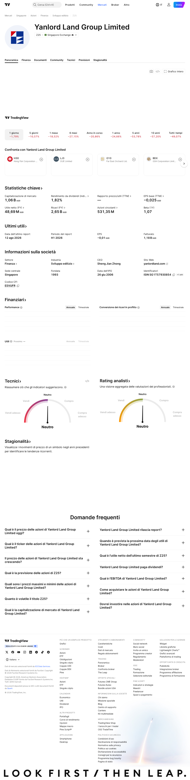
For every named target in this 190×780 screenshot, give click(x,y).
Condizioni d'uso (106, 738)
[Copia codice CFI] (18, 286)
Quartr (9, 688)
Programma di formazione (172, 675)
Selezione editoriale (142, 675)
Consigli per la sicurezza (110, 755)
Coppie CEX (65, 666)
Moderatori (138, 660)
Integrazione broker (169, 669)
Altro (127, 4)
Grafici (63, 643)
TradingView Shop (107, 723)
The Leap (102, 672)
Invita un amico (140, 650)
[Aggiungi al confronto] (41, 159)
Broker (115, 4)
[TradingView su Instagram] (25, 652)
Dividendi (64, 704)
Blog (100, 704)
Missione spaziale (106, 700)
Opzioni (63, 723)
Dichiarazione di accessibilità (112, 751)
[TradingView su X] (7, 652)
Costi (100, 647)
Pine (62, 672)
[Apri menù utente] (169, 5)
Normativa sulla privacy (109, 745)
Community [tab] (56, 60)
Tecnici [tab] (71, 60)
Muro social (138, 647)
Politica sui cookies (107, 748)
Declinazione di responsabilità (112, 742)
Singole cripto (66, 662)
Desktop (64, 742)
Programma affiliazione (171, 672)
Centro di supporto (107, 707)
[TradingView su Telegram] (36, 652)
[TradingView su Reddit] (48, 652)
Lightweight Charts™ (169, 650)
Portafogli (64, 716)
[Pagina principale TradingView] (7, 5)
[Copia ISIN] (173, 275)
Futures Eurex (104, 685)
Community (86, 4)
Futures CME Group (107, 681)
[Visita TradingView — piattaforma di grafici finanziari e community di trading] (17, 118)
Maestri (136, 688)
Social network (140, 643)
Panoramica (103, 662)
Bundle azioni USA (107, 688)
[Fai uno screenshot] (151, 71)
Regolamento (139, 656)
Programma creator (142, 653)
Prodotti (70, 4)
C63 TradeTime (105, 729)
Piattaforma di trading (170, 656)
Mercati (102, 4)
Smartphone (66, 738)
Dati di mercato (105, 650)
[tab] (70, 307)
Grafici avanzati (167, 653)
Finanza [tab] (26, 60)
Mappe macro (66, 726)
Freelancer (138, 691)
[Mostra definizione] (38, 196)
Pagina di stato (105, 761)
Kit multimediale (105, 713)
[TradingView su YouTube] (19, 652)
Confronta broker (106, 669)
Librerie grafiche (168, 647)
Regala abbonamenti (108, 653)
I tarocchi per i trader (108, 726)
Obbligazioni (66, 659)
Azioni (62, 653)
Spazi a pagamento (142, 694)
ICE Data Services (42, 666)
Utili (61, 700)
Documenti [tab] (40, 60)
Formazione (138, 672)
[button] (77, 5)
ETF (61, 656)
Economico (65, 697)
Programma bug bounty (109, 758)
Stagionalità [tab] (100, 60)
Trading (137, 669)
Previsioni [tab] (84, 60)
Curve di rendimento (69, 719)
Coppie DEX (65, 669)
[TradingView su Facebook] (13, 652)
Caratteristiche (105, 643)
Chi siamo (102, 697)
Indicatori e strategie (143, 685)
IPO (61, 707)
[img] (72, 35)
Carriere (102, 710)
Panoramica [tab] (11, 60)
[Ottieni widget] (157, 71)
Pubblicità (164, 666)
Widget (163, 643)
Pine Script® (66, 729)
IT (161, 4)
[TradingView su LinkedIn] (30, 652)
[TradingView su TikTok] (42, 652)
